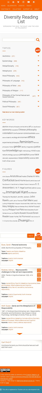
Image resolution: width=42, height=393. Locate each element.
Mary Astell (30, 203)
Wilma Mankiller (13, 221)
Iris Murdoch (12, 197)
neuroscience (29, 287)
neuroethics (20, 287)
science (32, 158)
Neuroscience (32, 283)
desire (4, 137)
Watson (10, 322)
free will (14, 287)
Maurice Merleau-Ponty (21, 206)
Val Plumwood (24, 216)
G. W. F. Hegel (19, 188)
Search (38, 40)
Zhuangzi (24, 220)
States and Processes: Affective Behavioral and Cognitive (18, 320)
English (11, 260)
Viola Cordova (34, 216)
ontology (10, 155)
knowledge (12, 150)
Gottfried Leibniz (30, 188)
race (36, 154)
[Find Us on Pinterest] (28, 2)
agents (10, 253)
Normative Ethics (27, 318)
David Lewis (30, 180)
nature (4, 155)
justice (37, 146)
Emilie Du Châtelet (19, 184)
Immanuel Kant (17, 192)
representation (13, 158)
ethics (10, 287)
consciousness (29, 133)
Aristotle (14, 176)
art (30, 126)
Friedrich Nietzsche (29, 184)
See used (39, 279)
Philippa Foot (13, 209)
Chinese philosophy (27, 129)
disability (9, 137)
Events (21, 6)
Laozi (35, 200)
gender (17, 146)
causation (15, 130)
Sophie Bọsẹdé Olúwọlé (23, 213)
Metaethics (22, 251)
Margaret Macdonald (21, 203)
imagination (30, 147)
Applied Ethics (10, 283)
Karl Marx (28, 200)
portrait (32, 155)
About (36, 9)
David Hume (20, 180)
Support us (27, 9)
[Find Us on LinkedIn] (33, 2)
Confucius (8, 180)
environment (23, 137)
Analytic (10, 258)
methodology (27, 151)
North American (18, 258)
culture (37, 133)
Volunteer (17, 9)
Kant (4, 151)
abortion (5, 127)
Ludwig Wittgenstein (8, 203)
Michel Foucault (34, 206)
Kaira (7, 383)
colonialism (7, 133)
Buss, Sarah (6, 245)
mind (33, 151)
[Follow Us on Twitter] (18, 2)
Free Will (17, 283)
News (3, 6)
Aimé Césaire (6, 176)
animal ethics (24, 127)
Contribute (5, 9)
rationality (5, 158)
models (38, 151)
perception (24, 154)
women (13, 161)
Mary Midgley (8, 206)
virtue (8, 161)
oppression (16, 155)
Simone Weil (10, 213)
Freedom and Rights (12, 251)
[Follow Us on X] (23, 2)
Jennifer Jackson (23, 197)
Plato (22, 209)
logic (20, 151)
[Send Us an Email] (8, 2)
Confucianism (18, 133)
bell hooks (22, 176)
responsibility (5, 289)
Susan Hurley (14, 216)
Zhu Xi (32, 221)
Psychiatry (36, 318)
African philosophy (14, 127)
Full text (39, 245)
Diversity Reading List (21, 19)
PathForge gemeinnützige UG (25, 381)
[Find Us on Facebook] (13, 2)
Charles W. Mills (33, 176)
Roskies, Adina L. (8, 270)
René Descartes (29, 210)
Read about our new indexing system (13, 112)
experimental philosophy (10, 142)
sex (37, 158)
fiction (11, 147)
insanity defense (18, 322)
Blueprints (12, 6)
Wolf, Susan (6, 306)
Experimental (17, 294)
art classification (36, 127)
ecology (14, 137)
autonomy (16, 253)
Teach (29, 6)
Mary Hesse (37, 203)
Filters (38, 238)
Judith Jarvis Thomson (16, 200)
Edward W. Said (9, 184)
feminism (26, 142)
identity (23, 147)
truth (4, 161)
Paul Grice (5, 210)
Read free (39, 275)
